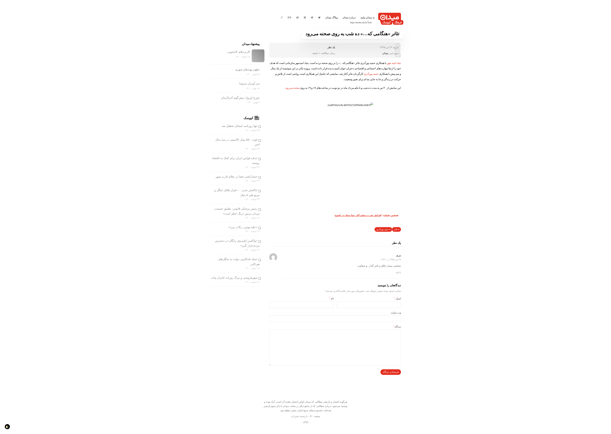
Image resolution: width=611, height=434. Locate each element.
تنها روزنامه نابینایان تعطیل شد (239, 126)
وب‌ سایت (396, 312)
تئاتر (396, 229)
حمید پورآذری (371, 73)
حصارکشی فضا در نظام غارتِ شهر (236, 176)
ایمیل (397, 298)
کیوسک (387, 22)
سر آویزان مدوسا (249, 83)
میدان (385, 53)
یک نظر (331, 47)
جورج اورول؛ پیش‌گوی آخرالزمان (240, 97)
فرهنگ (398, 22)
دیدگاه (397, 326)
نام (331, 298)
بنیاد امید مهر (394, 63)
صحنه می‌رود (292, 87)
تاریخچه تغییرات (299, 416)
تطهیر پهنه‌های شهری (247, 69)
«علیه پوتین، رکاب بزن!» (242, 227)
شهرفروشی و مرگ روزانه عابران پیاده (234, 277)
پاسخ (398, 272)
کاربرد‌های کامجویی (238, 51)
